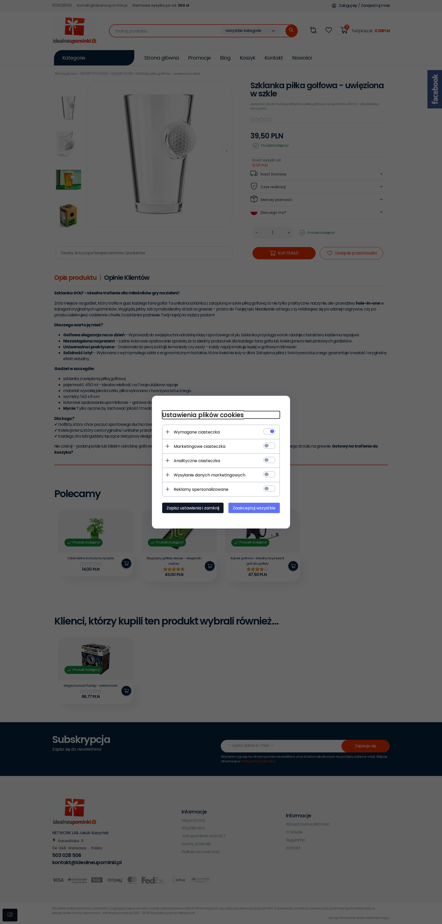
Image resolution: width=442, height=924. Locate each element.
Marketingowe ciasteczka (199, 446)
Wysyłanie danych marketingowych (209, 475)
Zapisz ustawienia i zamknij (193, 508)
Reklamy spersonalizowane (201, 489)
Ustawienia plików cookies (203, 414)
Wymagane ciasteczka (197, 432)
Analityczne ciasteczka (197, 460)
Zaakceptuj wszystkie (254, 508)
